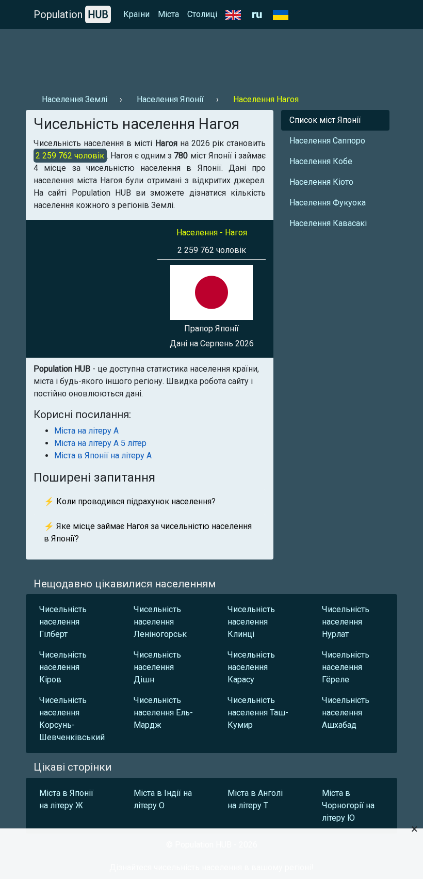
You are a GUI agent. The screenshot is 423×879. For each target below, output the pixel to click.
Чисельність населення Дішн (157, 667)
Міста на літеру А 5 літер (100, 443)
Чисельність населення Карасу (251, 667)
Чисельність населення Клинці (251, 621)
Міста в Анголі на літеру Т (255, 799)
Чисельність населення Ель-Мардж (163, 712)
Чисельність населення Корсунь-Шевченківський (72, 718)
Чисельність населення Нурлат (345, 621)
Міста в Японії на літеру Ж (66, 799)
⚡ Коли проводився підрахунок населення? (130, 501)
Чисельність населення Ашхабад (345, 712)
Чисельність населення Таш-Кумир (257, 712)
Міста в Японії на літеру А (103, 455)
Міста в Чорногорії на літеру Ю (348, 805)
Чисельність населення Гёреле (345, 667)
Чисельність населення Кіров (63, 667)
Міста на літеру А (86, 431)
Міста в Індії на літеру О (163, 799)
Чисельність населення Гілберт (63, 621)
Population (71, 14)
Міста (168, 14)
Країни (136, 14)
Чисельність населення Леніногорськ (160, 621)
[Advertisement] (211, 57)
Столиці (202, 14)
